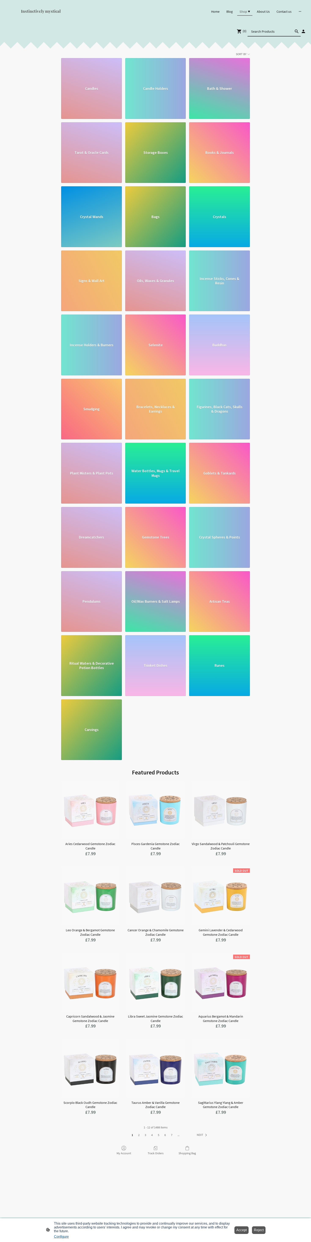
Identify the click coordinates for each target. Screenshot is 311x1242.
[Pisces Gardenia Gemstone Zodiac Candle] (155, 809)
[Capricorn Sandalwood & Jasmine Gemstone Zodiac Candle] (90, 982)
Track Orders (156, 1153)
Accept (241, 1230)
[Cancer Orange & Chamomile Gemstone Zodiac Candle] (155, 896)
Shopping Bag (187, 1153)
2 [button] (139, 1135)
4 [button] (152, 1135)
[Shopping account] (303, 31)
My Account (124, 1153)
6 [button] (165, 1135)
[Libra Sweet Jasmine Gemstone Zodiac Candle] (155, 982)
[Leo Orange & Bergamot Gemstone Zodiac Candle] (90, 896)
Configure (61, 1236)
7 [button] (171, 1135)
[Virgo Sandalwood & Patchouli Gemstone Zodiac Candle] (220, 809)
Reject (259, 1230)
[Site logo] (54, 17)
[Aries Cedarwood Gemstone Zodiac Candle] (90, 809)
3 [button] (145, 1135)
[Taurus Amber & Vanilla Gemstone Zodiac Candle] (155, 1068)
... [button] (178, 1135)
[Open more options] (300, 11)
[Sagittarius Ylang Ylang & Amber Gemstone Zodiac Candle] (220, 1068)
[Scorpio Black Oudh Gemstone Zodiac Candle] (90, 1068)
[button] (203, 1135)
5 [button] (158, 1135)
